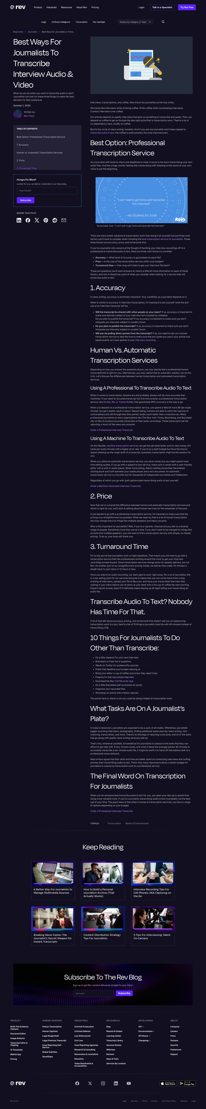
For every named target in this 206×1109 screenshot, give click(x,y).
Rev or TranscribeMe (122, 402)
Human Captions (50, 1031)
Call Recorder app (124, 681)
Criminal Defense (82, 1031)
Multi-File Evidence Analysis (19, 1028)
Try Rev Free (186, 7)
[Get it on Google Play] (187, 1083)
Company (174, 1027)
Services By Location (116, 1063)
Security (174, 1045)
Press (173, 1036)
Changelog (144, 1040)
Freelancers (175, 1049)
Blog (108, 1027)
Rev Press (29, 115)
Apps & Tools (112, 1059)
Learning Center (113, 1036)
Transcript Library (114, 1040)
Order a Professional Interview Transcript (111, 430)
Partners (174, 1040)
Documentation (146, 1031)
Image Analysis (17, 1038)
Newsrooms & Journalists (86, 1054)
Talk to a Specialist (162, 7)
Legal (43, 22)
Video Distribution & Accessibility (83, 1064)
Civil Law (78, 1040)
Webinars (110, 1049)
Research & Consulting (84, 1049)
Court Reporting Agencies (86, 1045)
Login (193, 1101)
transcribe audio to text (102, 132)
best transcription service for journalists (162, 239)
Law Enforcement (82, 1036)
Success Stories (113, 1045)
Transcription (81, 22)
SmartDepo (47, 1056)
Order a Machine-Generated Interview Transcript (115, 486)
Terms (144, 1101)
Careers (174, 1031)
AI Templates (16, 1050)
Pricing (13, 1059)
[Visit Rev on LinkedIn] (116, 1083)
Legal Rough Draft (50, 1036)
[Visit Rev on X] (90, 1083)
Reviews (110, 1054)
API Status (144, 1036)
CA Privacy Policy (169, 1101)
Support (174, 1054)
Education (79, 1059)
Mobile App (15, 1054)
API (141, 1027)
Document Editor (18, 1034)
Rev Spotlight (99, 22)
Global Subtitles (49, 1052)
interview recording (145, 340)
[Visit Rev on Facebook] (77, 1083)
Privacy (154, 1101)
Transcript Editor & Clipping (18, 1044)
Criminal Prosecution (84, 1027)
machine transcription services (122, 445)
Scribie (107, 402)
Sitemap (183, 1101)
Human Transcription (52, 1027)
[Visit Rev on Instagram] (103, 1083)
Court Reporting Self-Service (52, 1046)
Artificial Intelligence (61, 22)
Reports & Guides (114, 1031)
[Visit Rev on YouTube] (129, 1083)
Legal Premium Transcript (54, 1040)
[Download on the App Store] (168, 1083)
